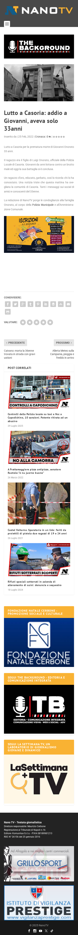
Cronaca (40, 136)
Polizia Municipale (43, 204)
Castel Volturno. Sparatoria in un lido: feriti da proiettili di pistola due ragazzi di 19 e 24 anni (37, 531)
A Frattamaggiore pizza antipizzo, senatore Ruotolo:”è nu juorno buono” (34, 471)
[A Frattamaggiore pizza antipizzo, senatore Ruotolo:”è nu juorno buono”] (39, 447)
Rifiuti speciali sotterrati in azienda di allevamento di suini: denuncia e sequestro (35, 583)
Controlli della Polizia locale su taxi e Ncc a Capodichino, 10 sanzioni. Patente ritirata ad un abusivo (38, 417)
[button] (39, 47)
